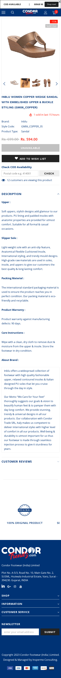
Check (49, 173)
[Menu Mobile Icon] (3, 12)
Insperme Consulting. (45, 659)
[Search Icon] (12, 12)
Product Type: (10, 131)
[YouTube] (20, 586)
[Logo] (30, 12)
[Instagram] (15, 586)
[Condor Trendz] (30, 553)
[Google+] (9, 586)
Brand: (5, 121)
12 (8, 180)
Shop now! (51, 4)
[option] (30, 47)
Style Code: (8, 126)
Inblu (24, 121)
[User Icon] (45, 12)
